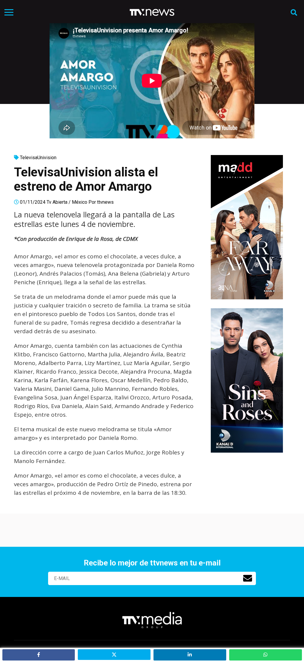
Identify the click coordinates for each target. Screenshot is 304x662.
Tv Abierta (57, 202)
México (79, 202)
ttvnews (105, 202)
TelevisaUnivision (38, 157)
